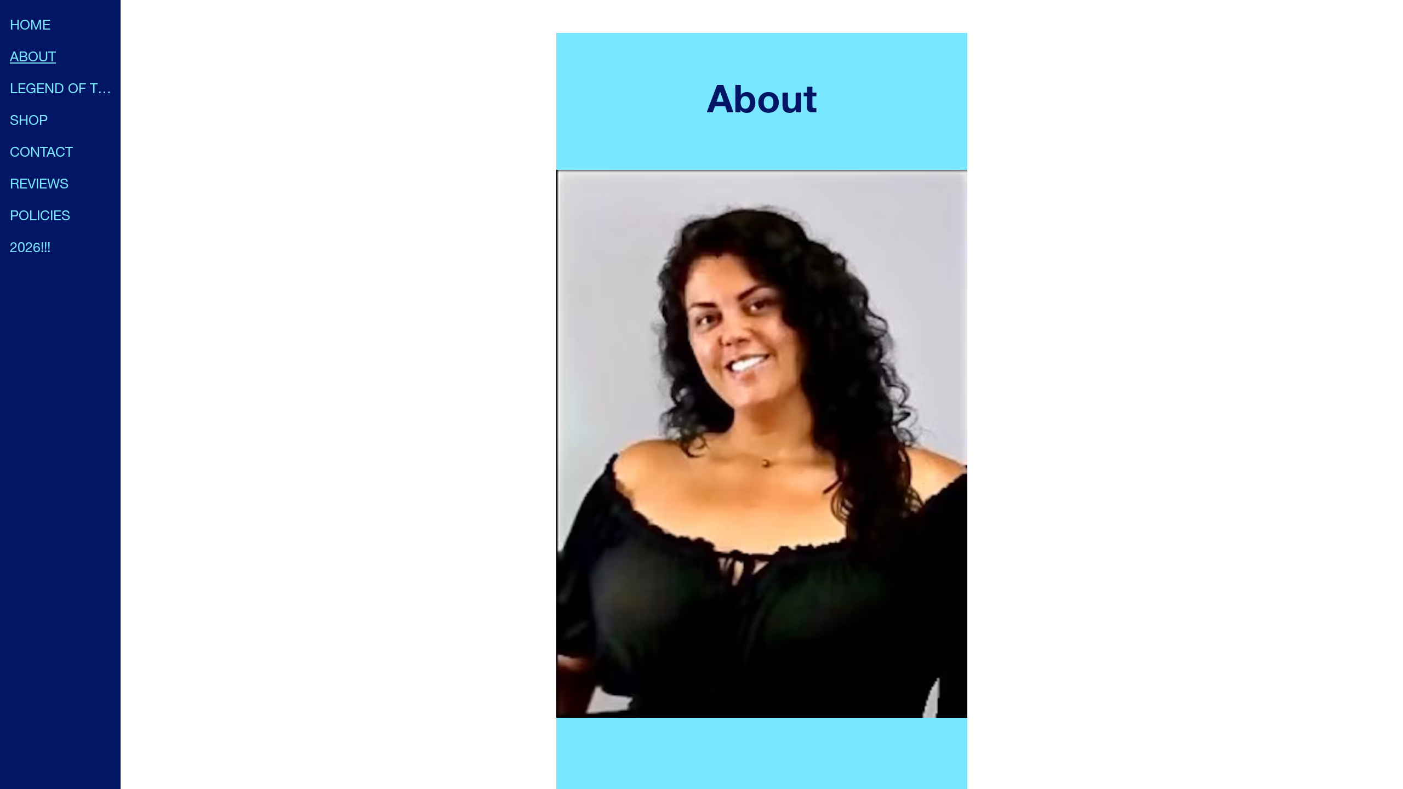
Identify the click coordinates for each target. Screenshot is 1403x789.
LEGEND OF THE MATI (61, 90)
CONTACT (41, 154)
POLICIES (40, 217)
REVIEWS (39, 185)
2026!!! (30, 249)
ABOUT (33, 58)
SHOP (29, 122)
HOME (30, 26)
